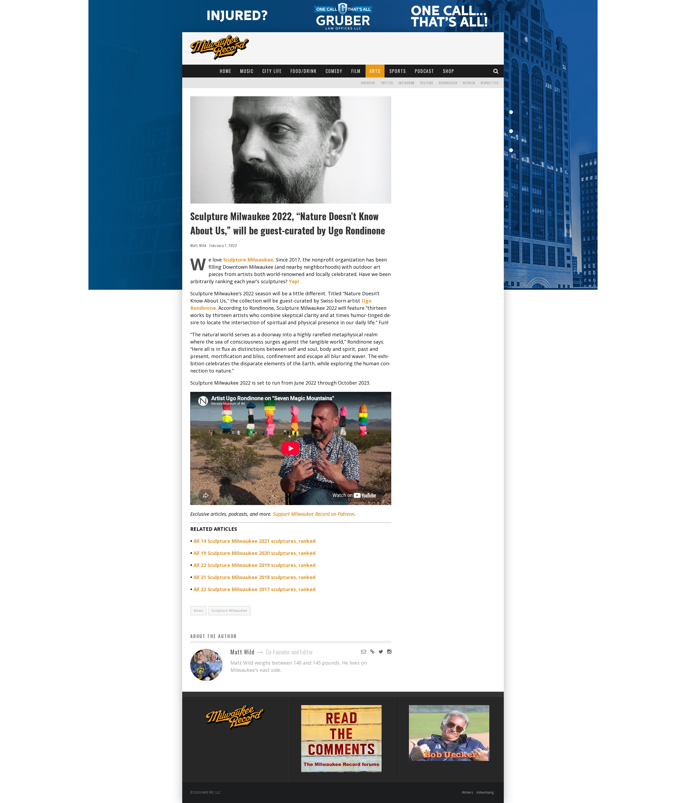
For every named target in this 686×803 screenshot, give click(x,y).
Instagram (406, 83)
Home (225, 71)
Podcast (424, 71)
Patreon (469, 83)
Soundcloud (448, 83)
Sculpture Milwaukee (229, 610)
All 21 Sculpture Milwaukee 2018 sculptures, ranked (254, 577)
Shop (448, 71)
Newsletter (489, 83)
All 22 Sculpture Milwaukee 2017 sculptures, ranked (254, 589)
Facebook (368, 83)
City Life (272, 71)
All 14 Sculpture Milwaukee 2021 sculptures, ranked (254, 541)
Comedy (334, 71)
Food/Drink (303, 71)
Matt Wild (198, 245)
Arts (375, 71)
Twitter (387, 83)
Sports (397, 71)
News (198, 610)
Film (356, 71)
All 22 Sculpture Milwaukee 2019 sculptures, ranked (254, 565)
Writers (467, 792)
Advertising (485, 792)
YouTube (426, 83)
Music (246, 71)
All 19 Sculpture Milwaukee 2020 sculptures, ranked (254, 553)
